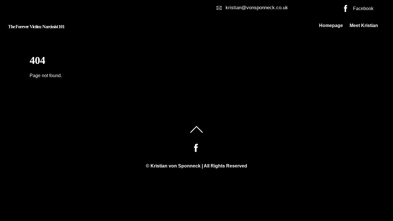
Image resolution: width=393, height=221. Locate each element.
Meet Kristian (364, 25)
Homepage (331, 25)
